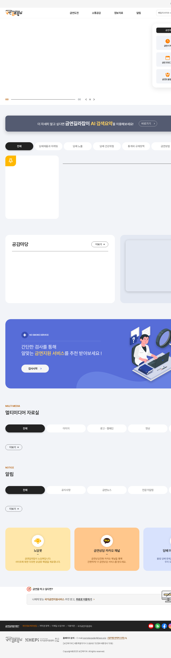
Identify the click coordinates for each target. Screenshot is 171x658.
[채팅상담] (18, 614)
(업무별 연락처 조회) (116, 638)
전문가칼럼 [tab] (147, 490)
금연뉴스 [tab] (106, 490)
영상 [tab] (147, 428)
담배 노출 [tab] (78, 146)
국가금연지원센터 (84, 626)
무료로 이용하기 (84, 599)
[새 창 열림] (151, 625)
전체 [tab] (19, 146)
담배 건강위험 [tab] (107, 146)
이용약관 (71, 626)
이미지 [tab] (66, 428)
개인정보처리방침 (29, 626)
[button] (37, 549)
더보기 (99, 244)
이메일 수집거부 (58, 626)
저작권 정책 (44, 626)
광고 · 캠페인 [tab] (107, 428)
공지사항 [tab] (66, 490)
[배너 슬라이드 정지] (90, 99)
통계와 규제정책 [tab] (136, 146)
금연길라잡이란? (12, 626)
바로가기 (149, 124)
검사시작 (38, 369)
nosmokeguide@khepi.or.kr (94, 638)
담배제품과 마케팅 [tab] (48, 146)
